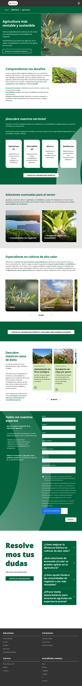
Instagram (45, 671)
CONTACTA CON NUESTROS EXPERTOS (41, 175)
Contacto (5, 671)
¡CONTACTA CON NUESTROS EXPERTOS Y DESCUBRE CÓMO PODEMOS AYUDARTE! (41, 332)
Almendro (56, 295)
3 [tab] (42, 315)
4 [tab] (56, 399)
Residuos (5, 645)
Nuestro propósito (47, 645)
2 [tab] (41, 315)
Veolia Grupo (46, 642)
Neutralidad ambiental (9, 652)
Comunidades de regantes (23, 226)
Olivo (21, 295)
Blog (43, 664)
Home (7, 10)
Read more (42, 369)
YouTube (44, 681)
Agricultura (6, 649)
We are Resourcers (8, 664)
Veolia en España (47, 638)
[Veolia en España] (13, 3)
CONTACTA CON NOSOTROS (19, 578)
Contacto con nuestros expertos (16, 51)
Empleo (5, 667)
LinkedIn (44, 674)
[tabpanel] (22, 295)
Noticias (44, 667)
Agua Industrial (7, 638)
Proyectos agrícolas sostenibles (59, 226)
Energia (5, 642)
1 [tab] (39, 315)
